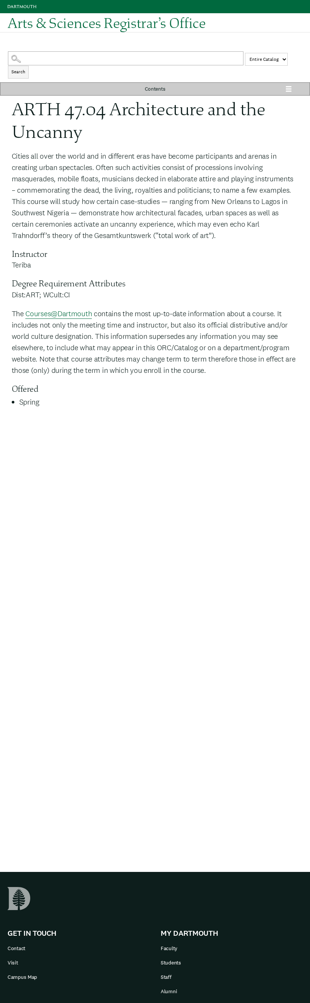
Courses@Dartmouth (58, 313)
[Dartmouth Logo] (22, 6)
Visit (13, 962)
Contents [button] (155, 88)
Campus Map (22, 977)
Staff (166, 977)
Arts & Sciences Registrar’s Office (107, 23)
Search (18, 72)
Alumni (169, 991)
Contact (16, 948)
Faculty (169, 948)
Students (171, 962)
